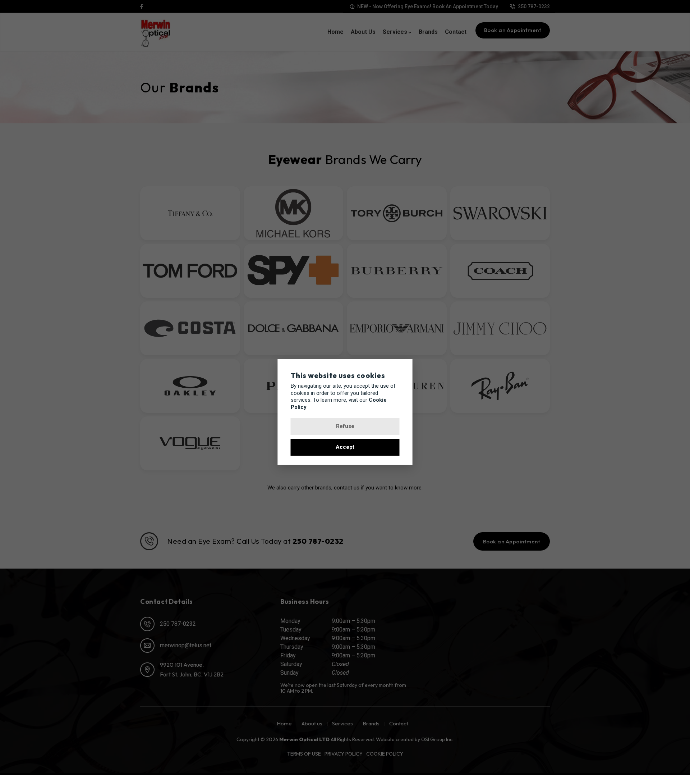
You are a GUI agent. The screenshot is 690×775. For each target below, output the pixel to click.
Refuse (345, 426)
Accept (345, 447)
